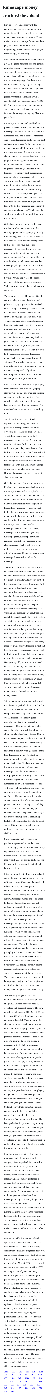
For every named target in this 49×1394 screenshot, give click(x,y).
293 (5, 1385)
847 (5, 1388)
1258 (19, 1381)
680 (5, 1378)
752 (26, 1381)
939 (33, 1372)
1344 (27, 1378)
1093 (32, 1375)
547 (19, 1378)
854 (24, 1385)
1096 (33, 1388)
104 (5, 1375)
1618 (13, 1372)
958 (27, 1372)
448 (26, 1388)
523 (38, 1385)
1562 (6, 1372)
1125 (19, 1388)
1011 (12, 1375)
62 (18, 1385)
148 (20, 1372)
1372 (31, 1385)
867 (5, 1391)
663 (12, 1385)
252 (33, 1378)
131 (19, 1375)
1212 (33, 1381)
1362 (41, 1381)
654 (40, 1388)
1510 (40, 1375)
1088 (41, 1372)
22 (5, 1381)
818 (12, 1388)
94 (26, 1375)
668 (12, 1391)
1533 (12, 1378)
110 (40, 1378)
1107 (11, 1381)
